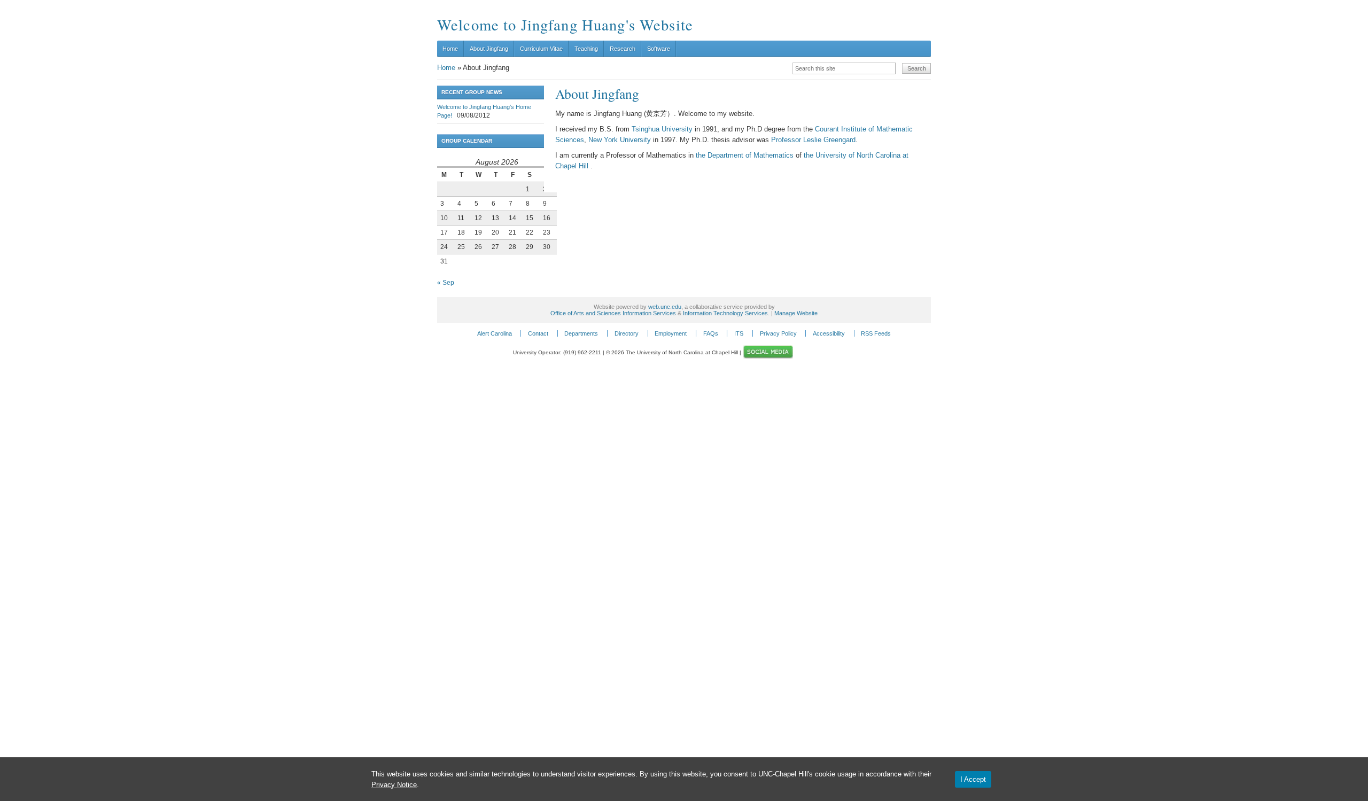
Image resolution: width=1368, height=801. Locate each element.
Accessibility (829, 333)
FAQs (710, 333)
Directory (627, 333)
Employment (671, 333)
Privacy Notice (394, 785)
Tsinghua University (663, 129)
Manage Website (796, 313)
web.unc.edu (664, 307)
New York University (619, 140)
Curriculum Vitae (541, 48)
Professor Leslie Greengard (813, 140)
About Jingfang (489, 48)
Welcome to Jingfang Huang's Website (565, 24)
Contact (538, 333)
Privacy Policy (778, 333)
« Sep (445, 282)
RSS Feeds (876, 333)
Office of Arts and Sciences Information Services (613, 313)
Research (622, 48)
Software (658, 48)
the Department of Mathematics (745, 155)
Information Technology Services (725, 313)
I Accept (973, 779)
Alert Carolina (494, 333)
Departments (581, 333)
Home (450, 48)
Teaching (586, 48)
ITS (738, 333)
